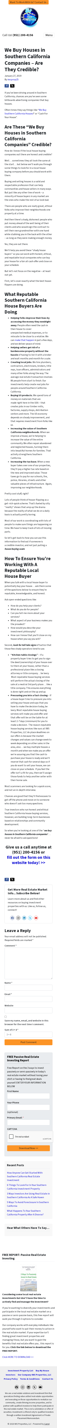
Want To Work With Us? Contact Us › (28, 2)
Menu (49, 35)
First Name (13, 1091)
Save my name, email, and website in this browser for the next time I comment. (26, 1022)
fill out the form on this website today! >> (28, 860)
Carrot (47, 1423)
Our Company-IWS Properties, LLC (34, 1374)
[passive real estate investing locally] (28, 1277)
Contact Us (47, 1378)
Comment (11, 945)
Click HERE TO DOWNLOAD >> (18, 1357)
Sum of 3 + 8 (11, 1030)
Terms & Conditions (30, 1378)
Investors (10, 1374)
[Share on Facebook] (7, 86)
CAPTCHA (12, 1129)
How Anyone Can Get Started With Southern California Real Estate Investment (25, 1176)
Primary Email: (15, 1117)
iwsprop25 (13, 79)
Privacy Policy (11, 1378)
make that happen (24, 340)
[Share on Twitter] (12, 86)
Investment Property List (20, 1370)
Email (8, 994)
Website (9, 1005)
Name (8, 983)
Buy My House (42, 1370)
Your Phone (13, 1102)
